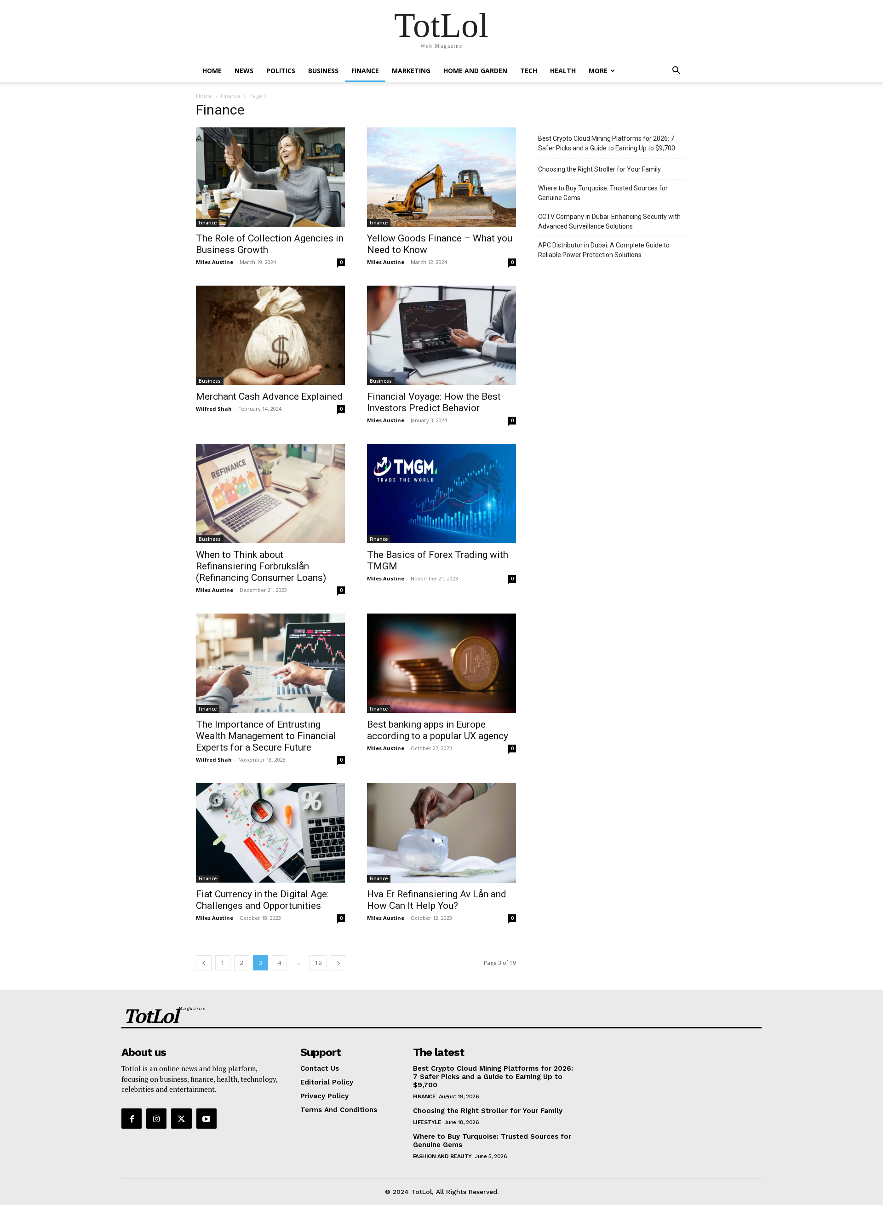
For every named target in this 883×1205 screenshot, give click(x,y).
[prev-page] (204, 962)
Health (563, 70)
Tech (528, 70)
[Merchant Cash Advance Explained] (270, 335)
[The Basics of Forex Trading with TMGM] (441, 493)
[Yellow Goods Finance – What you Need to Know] (441, 177)
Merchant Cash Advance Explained (269, 396)
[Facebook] (131, 1118)
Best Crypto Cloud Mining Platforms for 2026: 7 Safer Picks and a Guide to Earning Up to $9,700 (606, 143)
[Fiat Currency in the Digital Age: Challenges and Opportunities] (270, 833)
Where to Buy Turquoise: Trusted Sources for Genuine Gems (603, 192)
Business (323, 70)
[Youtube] (206, 1118)
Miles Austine (214, 261)
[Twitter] (181, 1118)
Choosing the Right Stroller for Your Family (599, 169)
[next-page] (338, 962)
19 (318, 963)
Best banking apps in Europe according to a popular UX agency (437, 730)
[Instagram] (156, 1118)
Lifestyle (427, 1122)
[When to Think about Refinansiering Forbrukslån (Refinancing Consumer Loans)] (270, 493)
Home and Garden (475, 70)
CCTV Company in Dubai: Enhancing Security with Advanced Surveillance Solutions (609, 221)
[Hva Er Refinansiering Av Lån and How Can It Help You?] (441, 833)
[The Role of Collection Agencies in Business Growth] (270, 177)
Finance (365, 70)
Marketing (411, 70)
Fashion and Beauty (442, 1156)
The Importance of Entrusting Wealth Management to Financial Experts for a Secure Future (266, 736)
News (244, 70)
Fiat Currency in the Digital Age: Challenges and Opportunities (262, 900)
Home (212, 70)
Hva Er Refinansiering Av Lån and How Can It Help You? (436, 900)
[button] (676, 71)
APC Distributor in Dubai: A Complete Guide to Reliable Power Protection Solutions (604, 249)
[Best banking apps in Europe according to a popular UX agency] (441, 663)
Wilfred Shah (214, 408)
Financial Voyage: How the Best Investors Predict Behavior (434, 402)
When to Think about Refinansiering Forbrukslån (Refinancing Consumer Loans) (261, 566)
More (598, 70)
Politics (280, 70)
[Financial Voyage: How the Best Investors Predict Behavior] (441, 335)
